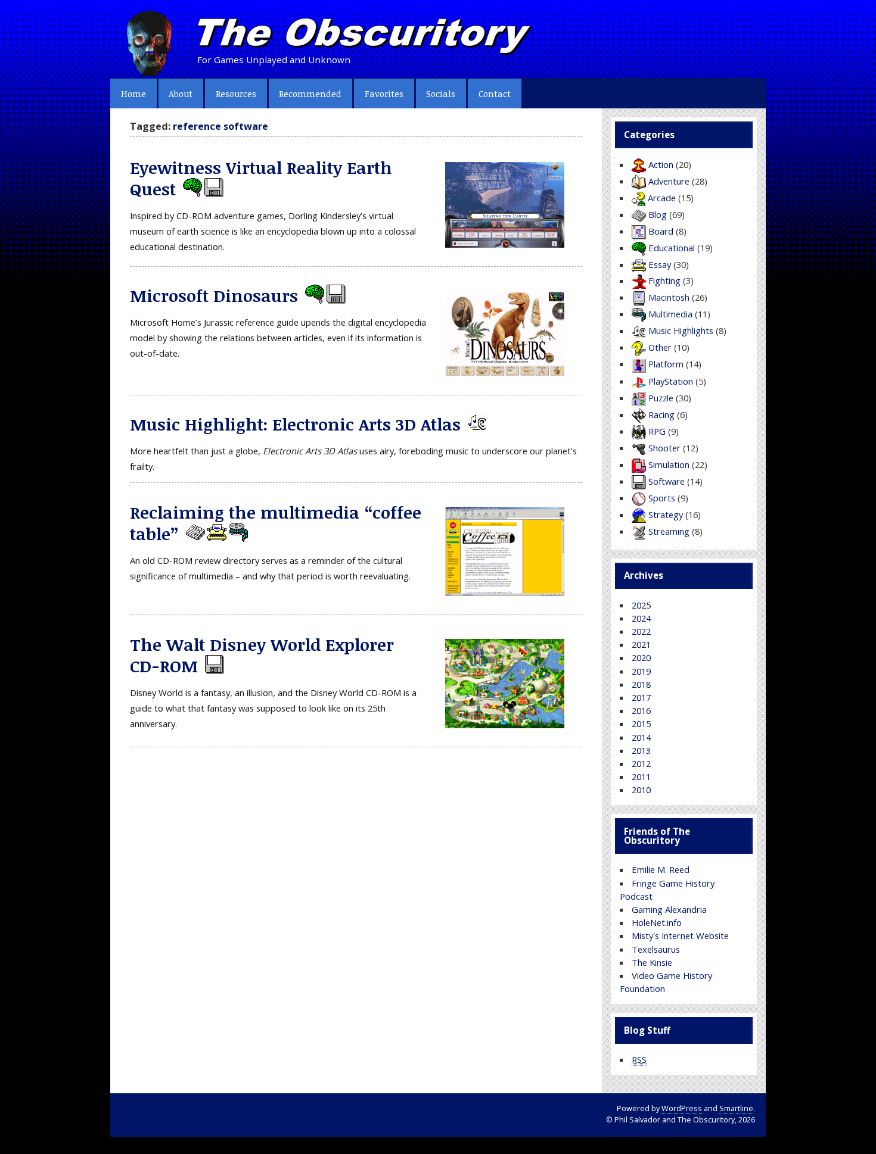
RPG (657, 431)
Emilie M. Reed (660, 869)
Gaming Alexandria (669, 909)
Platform (666, 364)
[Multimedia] (237, 533)
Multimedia (670, 314)
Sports (661, 498)
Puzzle (660, 398)
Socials (440, 93)
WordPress (681, 1108)
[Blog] (194, 533)
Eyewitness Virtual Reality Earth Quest (261, 178)
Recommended (310, 93)
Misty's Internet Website (680, 935)
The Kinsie (652, 962)
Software (666, 481)
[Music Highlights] (476, 424)
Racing (661, 414)
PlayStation (670, 381)
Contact (495, 93)
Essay (659, 264)
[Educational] (191, 188)
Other (660, 347)
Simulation (668, 464)
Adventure (668, 181)
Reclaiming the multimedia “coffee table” (275, 523)
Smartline (736, 1108)
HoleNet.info (657, 922)
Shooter (664, 448)
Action (660, 164)
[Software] (212, 188)
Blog (657, 214)
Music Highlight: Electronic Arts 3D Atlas (295, 424)
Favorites (384, 93)
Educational (671, 248)
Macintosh (668, 297)
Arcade (662, 198)
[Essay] (215, 533)
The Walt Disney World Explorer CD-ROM (262, 655)
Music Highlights (680, 330)
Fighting (664, 280)
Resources (236, 93)
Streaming (668, 531)
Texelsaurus (656, 949)
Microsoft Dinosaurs (214, 295)
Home (133, 93)
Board (660, 231)
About (180, 93)
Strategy (665, 514)
